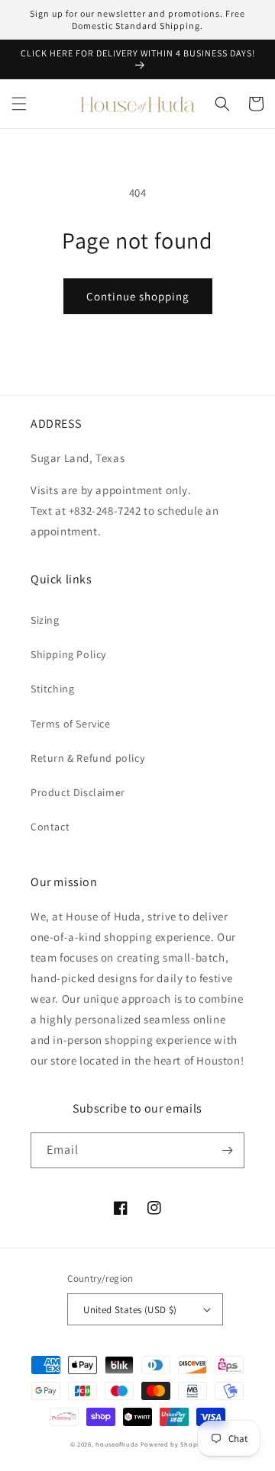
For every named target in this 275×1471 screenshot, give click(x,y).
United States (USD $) (129, 1309)
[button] (19, 103)
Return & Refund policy (87, 758)
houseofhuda (116, 1444)
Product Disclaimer (78, 792)
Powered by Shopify (173, 1444)
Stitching (52, 688)
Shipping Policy (68, 654)
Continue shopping (137, 296)
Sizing (45, 620)
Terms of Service (71, 724)
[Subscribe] (227, 1150)
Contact (50, 826)
